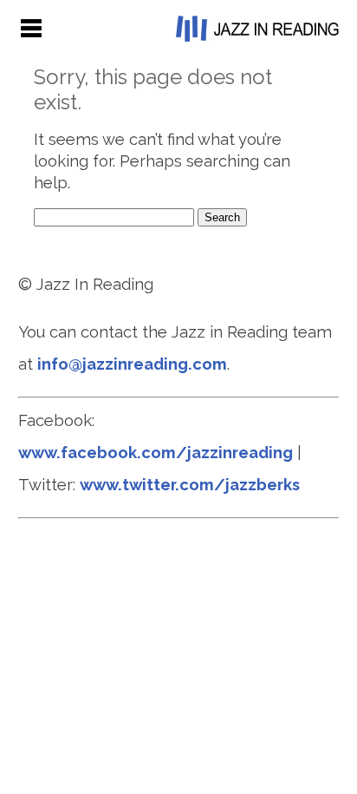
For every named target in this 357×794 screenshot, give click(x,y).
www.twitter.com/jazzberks (190, 485)
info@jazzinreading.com (132, 364)
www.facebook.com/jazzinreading (155, 452)
